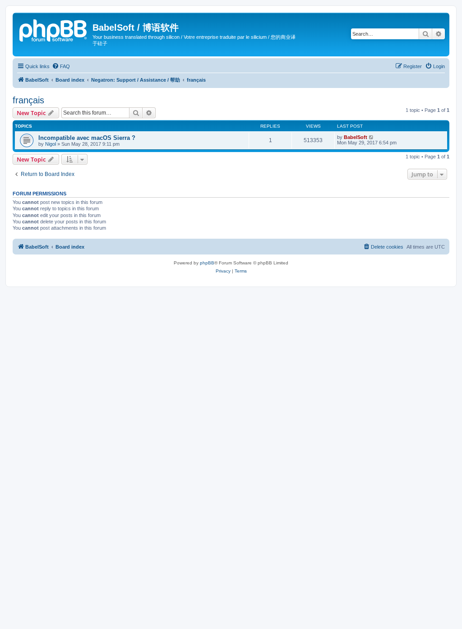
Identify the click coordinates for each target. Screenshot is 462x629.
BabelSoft (355, 137)
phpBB (207, 262)
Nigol (50, 144)
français (28, 100)
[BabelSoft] (53, 29)
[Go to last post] (371, 137)
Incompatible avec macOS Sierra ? (86, 137)
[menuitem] (61, 66)
